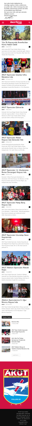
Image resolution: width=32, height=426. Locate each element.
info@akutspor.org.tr (19, 393)
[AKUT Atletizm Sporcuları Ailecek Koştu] (16, 258)
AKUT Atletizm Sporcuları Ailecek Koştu (15, 268)
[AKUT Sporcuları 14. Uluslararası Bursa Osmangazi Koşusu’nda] (16, 161)
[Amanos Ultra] (6, 324)
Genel (3, 264)
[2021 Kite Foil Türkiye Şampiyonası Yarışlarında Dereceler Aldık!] (6, 340)
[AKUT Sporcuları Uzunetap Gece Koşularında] (16, 226)
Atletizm (4, 39)
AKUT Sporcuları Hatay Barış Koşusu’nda (13, 203)
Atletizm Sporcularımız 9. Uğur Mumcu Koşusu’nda (14, 301)
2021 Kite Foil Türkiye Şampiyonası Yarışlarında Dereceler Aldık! (18, 340)
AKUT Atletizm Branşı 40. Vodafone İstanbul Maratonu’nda (20, 348)
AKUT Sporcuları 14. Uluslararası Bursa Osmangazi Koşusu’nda (15, 171)
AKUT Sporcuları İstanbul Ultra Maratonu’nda (14, 75)
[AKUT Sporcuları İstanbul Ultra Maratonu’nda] (16, 65)
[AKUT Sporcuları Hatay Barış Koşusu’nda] (16, 193)
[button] (3, 22)
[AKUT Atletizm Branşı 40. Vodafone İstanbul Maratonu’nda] (6, 349)
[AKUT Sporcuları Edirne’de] (16, 98)
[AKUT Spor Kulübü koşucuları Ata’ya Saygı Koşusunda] (6, 332)
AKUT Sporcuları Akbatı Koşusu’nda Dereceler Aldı (12, 138)
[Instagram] (16, 404)
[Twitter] (20, 404)
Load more (15, 355)
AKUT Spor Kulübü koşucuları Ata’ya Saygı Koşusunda (20, 331)
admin (3, 46)
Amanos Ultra (15, 322)
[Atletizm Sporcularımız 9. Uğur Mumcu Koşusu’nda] (16, 291)
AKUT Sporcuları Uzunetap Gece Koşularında (15, 236)
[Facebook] (11, 404)
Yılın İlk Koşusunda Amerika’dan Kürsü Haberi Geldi (15, 43)
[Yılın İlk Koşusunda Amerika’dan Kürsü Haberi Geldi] (16, 33)
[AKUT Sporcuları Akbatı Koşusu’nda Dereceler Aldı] (16, 128)
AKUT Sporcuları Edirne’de (13, 107)
